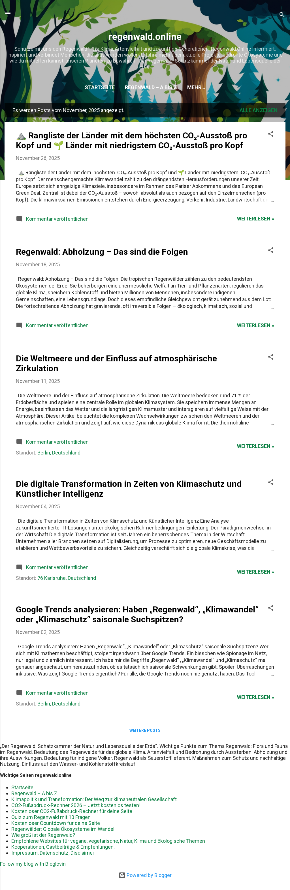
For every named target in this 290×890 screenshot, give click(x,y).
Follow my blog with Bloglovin (33, 864)
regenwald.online (145, 36)
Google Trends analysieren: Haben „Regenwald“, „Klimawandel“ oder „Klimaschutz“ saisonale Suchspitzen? (137, 614)
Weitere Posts (145, 730)
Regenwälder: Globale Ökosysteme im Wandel (62, 829)
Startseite (100, 87)
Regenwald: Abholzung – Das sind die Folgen (102, 252)
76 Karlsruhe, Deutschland (66, 578)
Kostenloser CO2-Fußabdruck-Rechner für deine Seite (71, 811)
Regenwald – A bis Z (151, 87)
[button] (270, 134)
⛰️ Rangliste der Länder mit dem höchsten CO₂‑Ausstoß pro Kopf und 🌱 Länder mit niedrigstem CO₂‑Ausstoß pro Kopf (131, 140)
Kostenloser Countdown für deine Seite (55, 823)
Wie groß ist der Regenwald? (43, 835)
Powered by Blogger (148, 875)
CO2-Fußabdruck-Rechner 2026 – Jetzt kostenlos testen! (75, 805)
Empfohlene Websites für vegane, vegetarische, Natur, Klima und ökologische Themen (108, 841)
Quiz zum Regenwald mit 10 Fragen (51, 817)
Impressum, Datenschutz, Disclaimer (52, 853)
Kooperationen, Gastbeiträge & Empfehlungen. (63, 847)
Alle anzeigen (259, 110)
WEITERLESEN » (255, 219)
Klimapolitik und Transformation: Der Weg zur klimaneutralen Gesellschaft (94, 799)
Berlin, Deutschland (58, 453)
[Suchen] (282, 15)
